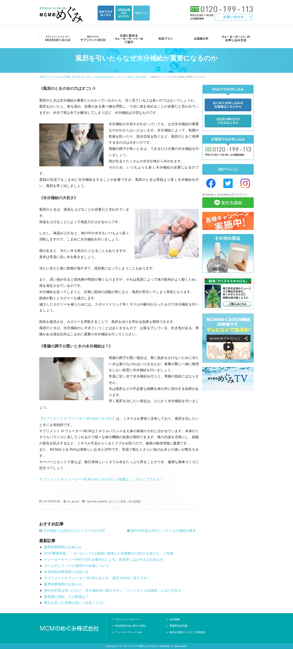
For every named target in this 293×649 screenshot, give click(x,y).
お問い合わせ (234, 17)
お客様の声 (200, 38)
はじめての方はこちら (106, 13)
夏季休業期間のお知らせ (63, 547)
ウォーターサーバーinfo (128, 632)
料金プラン (164, 38)
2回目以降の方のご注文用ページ (123, 13)
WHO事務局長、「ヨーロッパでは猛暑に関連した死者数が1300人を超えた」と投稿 (108, 553)
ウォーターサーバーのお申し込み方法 (236, 38)
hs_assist (73, 501)
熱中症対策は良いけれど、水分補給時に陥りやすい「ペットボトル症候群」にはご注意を (112, 590)
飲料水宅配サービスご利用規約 (187, 632)
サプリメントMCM (92, 38)
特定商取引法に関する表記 (130, 625)
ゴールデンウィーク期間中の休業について (76, 565)
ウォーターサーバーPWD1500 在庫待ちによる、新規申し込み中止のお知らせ (103, 559)
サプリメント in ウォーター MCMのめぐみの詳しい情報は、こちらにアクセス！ (101, 479)
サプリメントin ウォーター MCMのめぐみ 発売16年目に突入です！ (97, 578)
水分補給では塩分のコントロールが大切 (73, 530)
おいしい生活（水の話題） (126, 501)
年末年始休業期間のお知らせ (66, 571)
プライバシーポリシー (128, 619)
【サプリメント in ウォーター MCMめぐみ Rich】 (77, 418)
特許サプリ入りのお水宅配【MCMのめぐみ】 (61, 9)
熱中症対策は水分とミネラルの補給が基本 (163, 530)
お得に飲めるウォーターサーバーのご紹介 (128, 38)
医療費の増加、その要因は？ (66, 596)
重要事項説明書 (178, 625)
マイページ (141, 13)
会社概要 (174, 619)
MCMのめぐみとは (57, 38)
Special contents (97, 501)
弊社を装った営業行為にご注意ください (75, 602)
